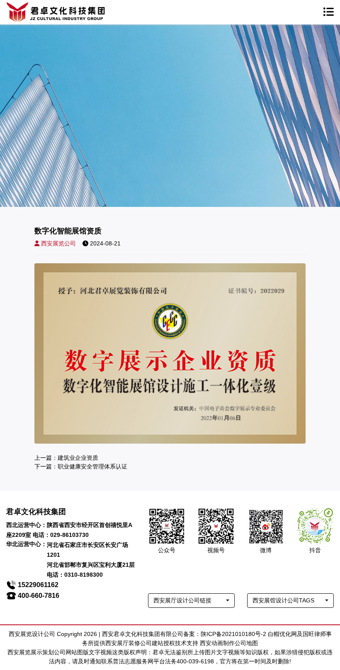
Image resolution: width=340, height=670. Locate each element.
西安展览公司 (58, 243)
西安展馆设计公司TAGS (283, 600)
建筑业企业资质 (78, 457)
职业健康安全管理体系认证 (92, 466)
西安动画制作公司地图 (229, 643)
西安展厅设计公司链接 (182, 600)
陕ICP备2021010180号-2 (233, 634)
